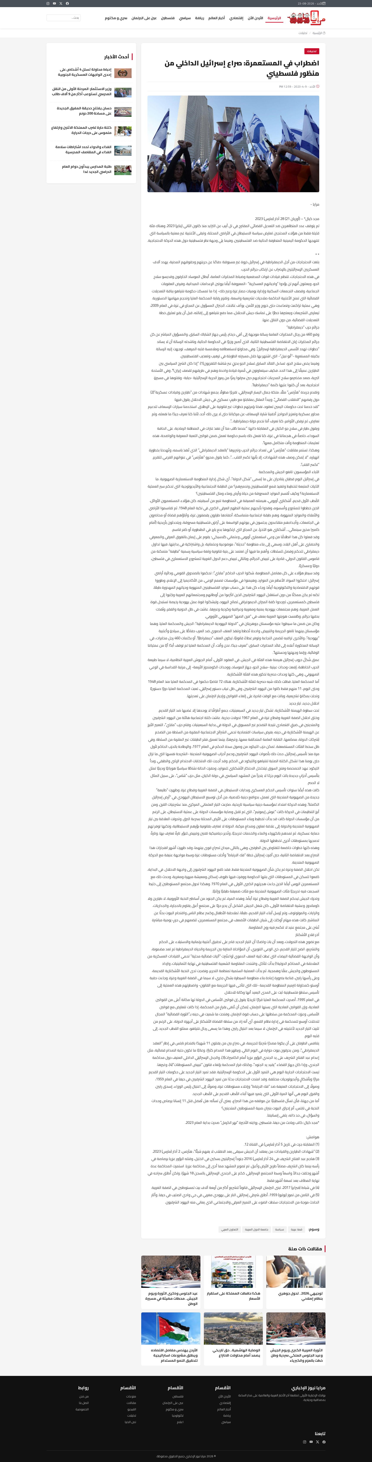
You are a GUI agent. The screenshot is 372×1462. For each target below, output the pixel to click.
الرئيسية (274, 18)
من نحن (84, 1396)
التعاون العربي (229, 1229)
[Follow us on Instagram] (48, 3)
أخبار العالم (216, 18)
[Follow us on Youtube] (54, 3)
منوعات (131, 1396)
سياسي (185, 18)
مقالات (131, 1403)
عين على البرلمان (144, 18)
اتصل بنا (84, 1403)
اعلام (180, 1422)
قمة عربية (296, 1229)
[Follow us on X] (60, 3)
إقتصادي (236, 18)
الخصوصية (82, 1409)
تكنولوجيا (177, 1415)
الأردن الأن (255, 18)
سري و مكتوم (116, 18)
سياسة (279, 1229)
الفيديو (131, 1409)
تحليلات (303, 33)
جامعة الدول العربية (256, 1229)
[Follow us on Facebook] (67, 3)
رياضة (199, 18)
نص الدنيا (130, 1422)
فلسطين (168, 18)
